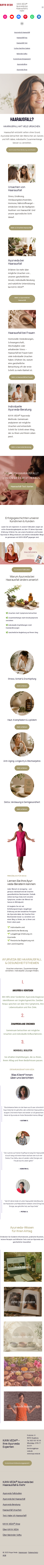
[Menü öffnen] (42, 7)
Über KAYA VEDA (11, 1529)
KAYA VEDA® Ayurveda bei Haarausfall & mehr (22, 7)
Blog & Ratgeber (23, 1266)
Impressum (23, 1552)
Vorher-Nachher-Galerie (23, 1301)
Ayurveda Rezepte (23, 1406)
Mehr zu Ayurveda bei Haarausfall (22, 299)
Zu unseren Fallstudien (22, 570)
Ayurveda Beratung (11, 1504)
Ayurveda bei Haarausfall (14, 1498)
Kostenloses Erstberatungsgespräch (17, 1463)
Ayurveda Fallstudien (12, 1493)
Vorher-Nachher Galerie (22, 48)
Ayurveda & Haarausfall (22, 32)
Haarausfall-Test (22, 43)
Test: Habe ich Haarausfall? (15, 1515)
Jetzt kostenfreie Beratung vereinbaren (22, 150)
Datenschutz (33, 1552)
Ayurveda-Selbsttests (22, 1336)
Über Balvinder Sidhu (12, 1534)
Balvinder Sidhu (22, 54)
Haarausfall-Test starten (22, 486)
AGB (4, 1555)
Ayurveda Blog (22, 64)
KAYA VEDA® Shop (11, 1523)
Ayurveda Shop (22, 70)
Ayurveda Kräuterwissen (23, 1371)
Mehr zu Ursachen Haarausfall (21, 228)
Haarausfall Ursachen (12, 1510)
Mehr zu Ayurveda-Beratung (21, 447)
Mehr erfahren (22, 686)
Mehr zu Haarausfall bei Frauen (22, 377)
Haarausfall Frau (22, 38)
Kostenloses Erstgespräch (22, 59)
